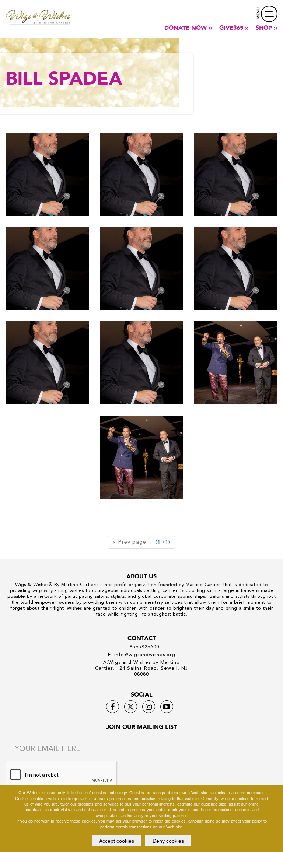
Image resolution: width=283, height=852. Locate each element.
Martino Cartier (78, 584)
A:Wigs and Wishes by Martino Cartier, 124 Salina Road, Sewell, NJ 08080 (141, 668)
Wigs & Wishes (31, 584)
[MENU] (269, 14)
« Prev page (129, 542)
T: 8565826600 (141, 646)
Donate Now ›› (188, 28)
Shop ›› (266, 28)
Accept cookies (116, 841)
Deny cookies (168, 841)
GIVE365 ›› (234, 28)
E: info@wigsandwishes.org (141, 654)
